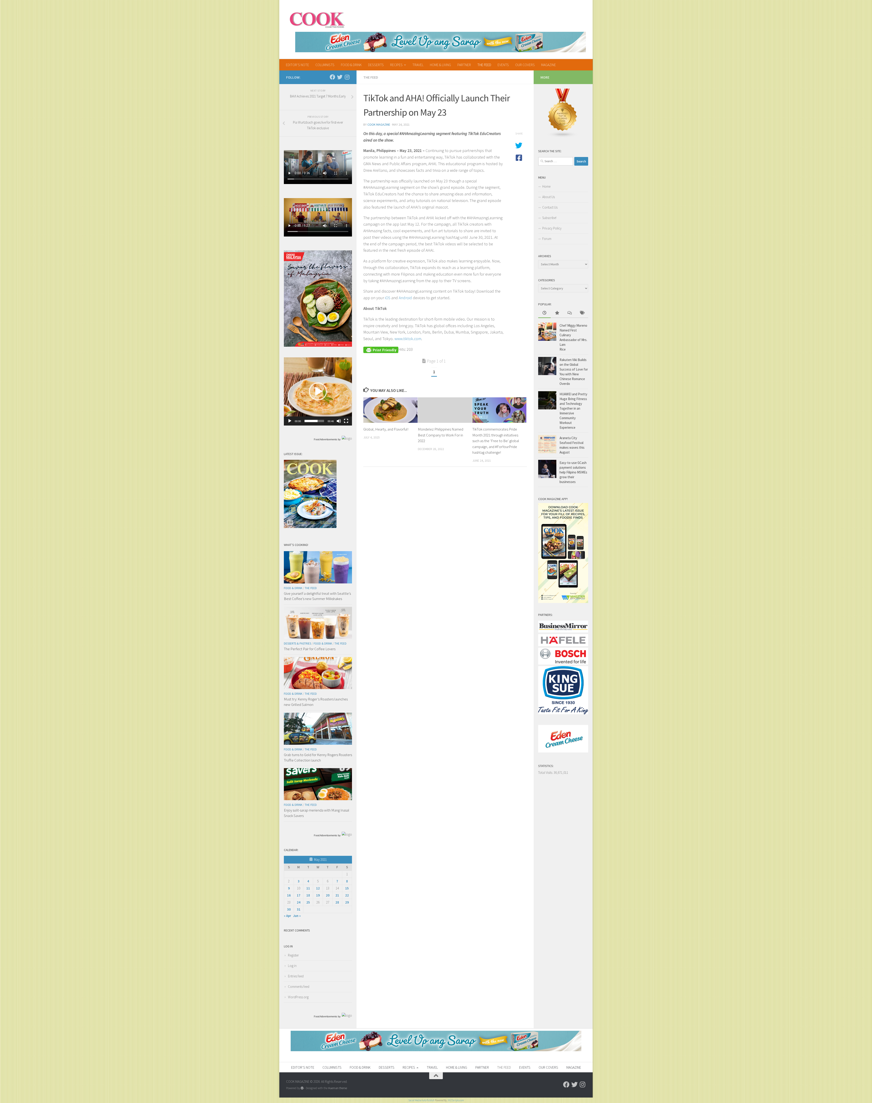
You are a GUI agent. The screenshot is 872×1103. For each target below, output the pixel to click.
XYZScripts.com (456, 1100)
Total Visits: (546, 772)
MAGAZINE (548, 64)
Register (293, 955)
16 (289, 895)
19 (318, 895)
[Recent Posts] (544, 313)
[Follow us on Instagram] (347, 77)
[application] (318, 391)
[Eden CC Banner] (440, 42)
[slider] (314, 421)
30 (289, 909)
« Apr (287, 916)
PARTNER (464, 64)
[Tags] (582, 313)
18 (308, 895)
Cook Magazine (378, 124)
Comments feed (298, 986)
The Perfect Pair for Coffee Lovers (309, 648)
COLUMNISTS (324, 64)
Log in (292, 966)
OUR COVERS (525, 64)
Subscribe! (549, 218)
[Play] (289, 421)
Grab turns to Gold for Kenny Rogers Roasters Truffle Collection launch (318, 757)
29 (347, 902)
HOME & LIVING (440, 64)
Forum (546, 239)
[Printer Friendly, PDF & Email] (380, 349)
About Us (548, 197)
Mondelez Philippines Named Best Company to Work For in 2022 (440, 435)
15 (347, 888)
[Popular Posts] (557, 313)
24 (298, 902)
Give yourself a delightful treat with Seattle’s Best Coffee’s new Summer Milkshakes (317, 596)
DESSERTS (376, 64)
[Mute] (339, 421)
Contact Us (549, 207)
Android (405, 297)
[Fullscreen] (346, 421)
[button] (318, 391)
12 (318, 888)
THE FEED (484, 64)
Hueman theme (337, 1088)
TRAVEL (418, 64)
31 (298, 909)
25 (308, 902)
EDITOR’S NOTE (297, 64)
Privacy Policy (552, 228)
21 (337, 895)
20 (327, 895)
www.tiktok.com (407, 338)
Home (546, 186)
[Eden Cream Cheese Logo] (563, 751)
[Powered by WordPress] (302, 1088)
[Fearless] (318, 345)
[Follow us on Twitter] (339, 77)
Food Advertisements (325, 439)
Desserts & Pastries (297, 643)
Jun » (297, 916)
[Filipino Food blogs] (562, 136)
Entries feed (296, 976)
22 (347, 895)
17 (298, 895)
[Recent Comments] (569, 313)
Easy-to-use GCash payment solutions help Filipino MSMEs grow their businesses (573, 472)
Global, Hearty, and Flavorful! (385, 429)
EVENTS (503, 64)
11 (308, 888)
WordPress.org (298, 997)
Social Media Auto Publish (421, 1100)
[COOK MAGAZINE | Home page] (317, 19)
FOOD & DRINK (351, 64)
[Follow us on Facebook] (332, 77)
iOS (387, 297)
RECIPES (396, 64)
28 (337, 902)
